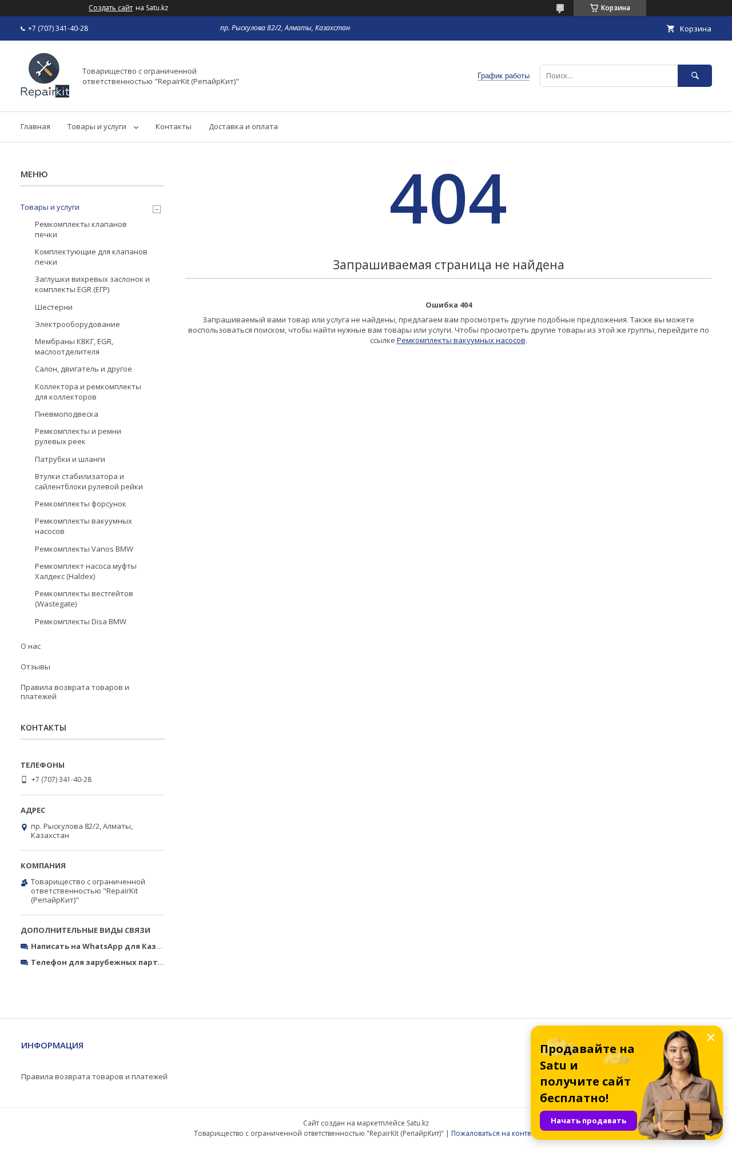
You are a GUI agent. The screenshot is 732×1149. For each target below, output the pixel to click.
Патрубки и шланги (70, 459)
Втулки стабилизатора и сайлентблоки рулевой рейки (89, 481)
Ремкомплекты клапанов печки (81, 229)
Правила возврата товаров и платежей (75, 691)
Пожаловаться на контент (495, 1133)
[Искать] (695, 76)
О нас (31, 646)
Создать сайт (111, 8)
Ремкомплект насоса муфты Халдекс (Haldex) (86, 571)
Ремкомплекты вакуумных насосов (461, 340)
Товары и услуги (96, 126)
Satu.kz (418, 1123)
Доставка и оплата (243, 126)
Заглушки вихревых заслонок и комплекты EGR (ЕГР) (92, 284)
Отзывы (35, 666)
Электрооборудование (77, 324)
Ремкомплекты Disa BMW (80, 621)
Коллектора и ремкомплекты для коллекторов (88, 391)
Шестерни (54, 307)
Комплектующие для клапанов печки (91, 256)
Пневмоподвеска (66, 414)
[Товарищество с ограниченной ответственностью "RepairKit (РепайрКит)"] (45, 96)
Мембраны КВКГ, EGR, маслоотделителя (74, 346)
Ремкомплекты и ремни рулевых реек (78, 436)
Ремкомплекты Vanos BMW (84, 549)
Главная (35, 126)
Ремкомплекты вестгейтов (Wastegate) (84, 598)
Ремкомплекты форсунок (80, 503)
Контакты (174, 126)
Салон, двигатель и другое (83, 369)
